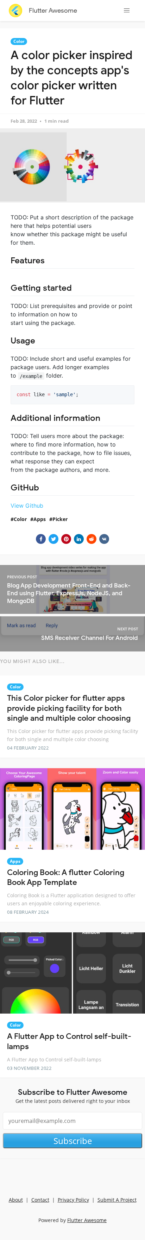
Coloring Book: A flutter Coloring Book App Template (65, 877)
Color (18, 41)
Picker (60, 519)
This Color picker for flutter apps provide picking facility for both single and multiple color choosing (69, 708)
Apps (39, 519)
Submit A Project (117, 1199)
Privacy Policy (73, 1199)
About (16, 1199)
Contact (40, 1199)
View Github (27, 505)
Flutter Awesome (53, 10)
